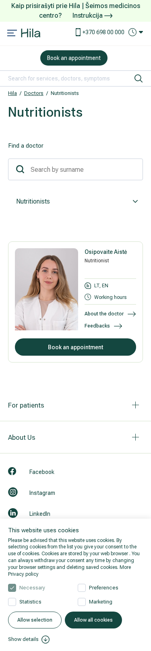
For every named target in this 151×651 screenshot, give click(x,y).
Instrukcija (88, 15)
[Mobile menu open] (12, 34)
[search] (138, 78)
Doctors (33, 93)
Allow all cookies (93, 620)
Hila (12, 93)
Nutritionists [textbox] (33, 201)
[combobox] (75, 201)
